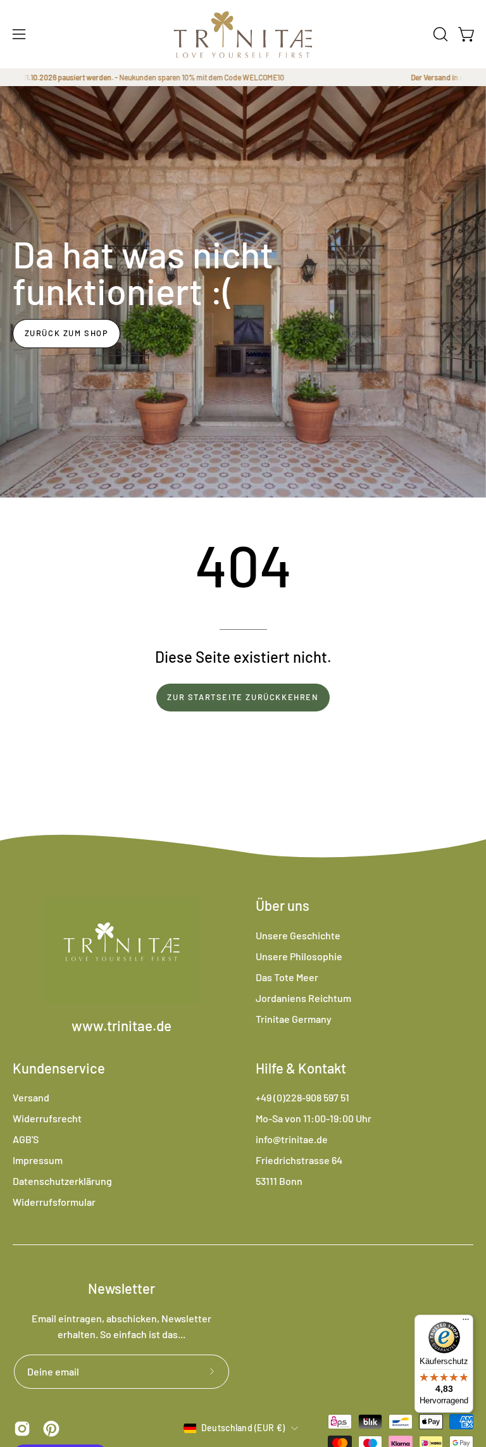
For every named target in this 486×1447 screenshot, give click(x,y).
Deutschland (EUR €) (243, 1427)
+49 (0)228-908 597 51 (302, 1097)
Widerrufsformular (54, 1202)
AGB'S (26, 1139)
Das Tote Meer (287, 977)
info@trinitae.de (292, 1139)
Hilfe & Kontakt (301, 1068)
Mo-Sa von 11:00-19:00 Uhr (313, 1118)
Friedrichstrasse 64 (299, 1160)
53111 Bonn (279, 1181)
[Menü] (465, 1322)
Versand (31, 1097)
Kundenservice (59, 1068)
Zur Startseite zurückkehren (242, 697)
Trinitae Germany (294, 1019)
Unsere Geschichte (298, 935)
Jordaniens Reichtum (303, 998)
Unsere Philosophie (299, 956)
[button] (439, 34)
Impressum (38, 1160)
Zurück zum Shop (67, 333)
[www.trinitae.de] (243, 34)
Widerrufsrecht (47, 1118)
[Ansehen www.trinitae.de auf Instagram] (22, 1428)
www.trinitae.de (121, 1025)
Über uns (282, 905)
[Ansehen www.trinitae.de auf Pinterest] (51, 1428)
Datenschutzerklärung (62, 1181)
